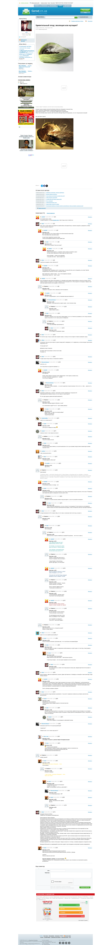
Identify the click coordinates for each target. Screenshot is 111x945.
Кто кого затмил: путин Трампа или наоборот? (25, 66)
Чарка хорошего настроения (51, 197)
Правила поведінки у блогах (77, 21)
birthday (21, 57)
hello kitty (21, 55)
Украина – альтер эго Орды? (25, 72)
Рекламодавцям (47, 937)
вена (20, 54)
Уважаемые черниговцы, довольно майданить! (55, 192)
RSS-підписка (24, 39)
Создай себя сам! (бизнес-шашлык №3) (54, 199)
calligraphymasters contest (26, 51)
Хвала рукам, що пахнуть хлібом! (52, 204)
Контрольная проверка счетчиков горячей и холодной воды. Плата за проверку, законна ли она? (64, 205)
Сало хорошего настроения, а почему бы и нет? (55, 195)
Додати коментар (51, 213)
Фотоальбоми (51, 935)
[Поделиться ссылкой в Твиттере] (47, 186)
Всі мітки (21, 58)
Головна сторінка (44, 2)
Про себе (23, 41)
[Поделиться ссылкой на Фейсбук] (44, 186)
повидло (29, 54)
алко (31, 57)
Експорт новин (68, 935)
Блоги (49, 2)
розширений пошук (84, 16)
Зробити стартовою (24, 2)
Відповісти (90, 223)
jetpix (26, 32)
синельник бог (22, 48)
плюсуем (26, 55)
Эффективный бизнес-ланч (51, 202)
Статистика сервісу (24, 80)
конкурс (28, 48)
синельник (27, 57)
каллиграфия (21, 49)
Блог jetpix (53, 2)
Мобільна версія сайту (35, 2)
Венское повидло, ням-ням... (51, 194)
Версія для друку (42, 208)
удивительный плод (42, 29)
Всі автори (90, 21)
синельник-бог (30, 52)
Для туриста (45, 935)
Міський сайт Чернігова (33, 940)
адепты (24, 54)
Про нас (41, 937)
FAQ (70, 937)
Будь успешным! (49, 200)
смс (26, 52)
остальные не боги (25, 46)
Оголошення (57, 935)
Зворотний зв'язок (64, 937)
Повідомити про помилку (56, 937)
